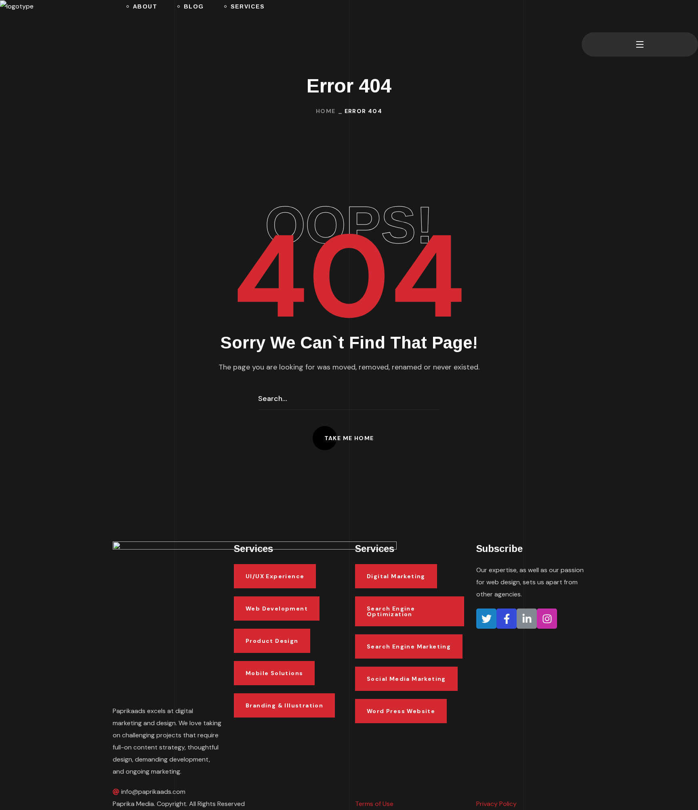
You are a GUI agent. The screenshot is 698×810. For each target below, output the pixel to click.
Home (326, 111)
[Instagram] (547, 619)
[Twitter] (486, 619)
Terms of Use (374, 804)
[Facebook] (506, 619)
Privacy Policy (496, 804)
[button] (585, 16)
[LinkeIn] (527, 619)
